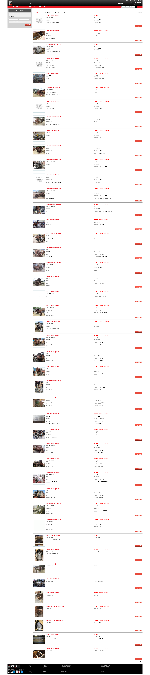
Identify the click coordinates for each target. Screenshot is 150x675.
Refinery (30, 666)
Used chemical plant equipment (105, 665)
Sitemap (30, 670)
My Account (131, 0)
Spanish (30, 671)
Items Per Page (59, 12)
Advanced (140, 6)
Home (127, 0)
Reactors (30, 667)
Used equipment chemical (104, 667)
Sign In (135, 0)
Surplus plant (45, 665)
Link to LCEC (102, 670)
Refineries (45, 666)
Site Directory (45, 670)
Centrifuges (63, 670)
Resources (102, 671)
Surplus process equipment (104, 666)
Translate (120, 3)
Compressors (45, 667)
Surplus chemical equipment (65, 666)
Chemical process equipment (66, 665)
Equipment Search (39, 8)
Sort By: (46, 12)
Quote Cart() (139, 0)
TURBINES (46, 8)
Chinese (44, 671)
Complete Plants (64, 671)
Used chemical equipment (65, 667)
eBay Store (30, 672)
